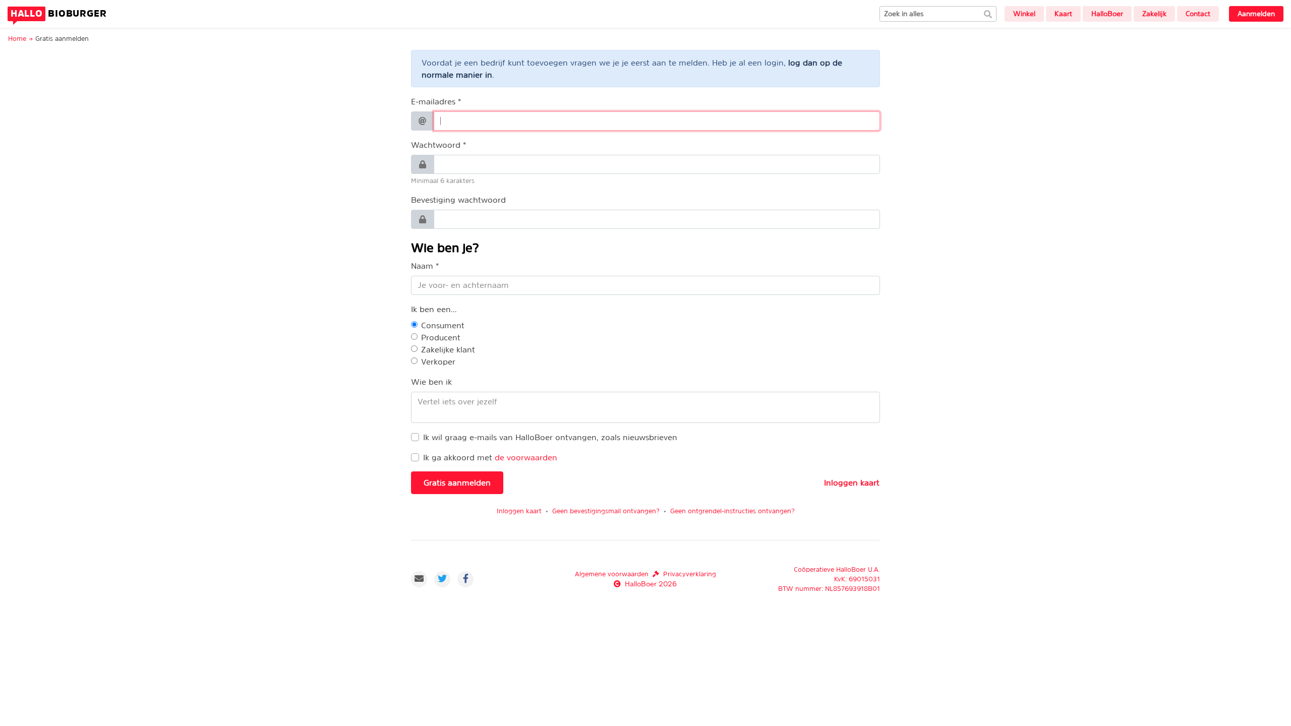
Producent (440, 337)
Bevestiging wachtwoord (458, 200)
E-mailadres (433, 101)
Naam (422, 266)
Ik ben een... (434, 309)
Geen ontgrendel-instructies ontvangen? (732, 511)
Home (17, 38)
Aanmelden (1256, 13)
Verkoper (438, 361)
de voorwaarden (526, 457)
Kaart (1063, 13)
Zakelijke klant (448, 349)
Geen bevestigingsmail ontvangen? (606, 511)
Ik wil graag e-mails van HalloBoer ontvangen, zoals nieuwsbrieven (550, 437)
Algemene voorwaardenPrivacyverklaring (645, 574)
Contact (1198, 13)
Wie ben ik (431, 382)
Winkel (1024, 13)
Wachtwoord (435, 145)
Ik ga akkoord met (457, 457)
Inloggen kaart (851, 482)
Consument (442, 325)
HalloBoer (1107, 13)
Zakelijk (1154, 13)
